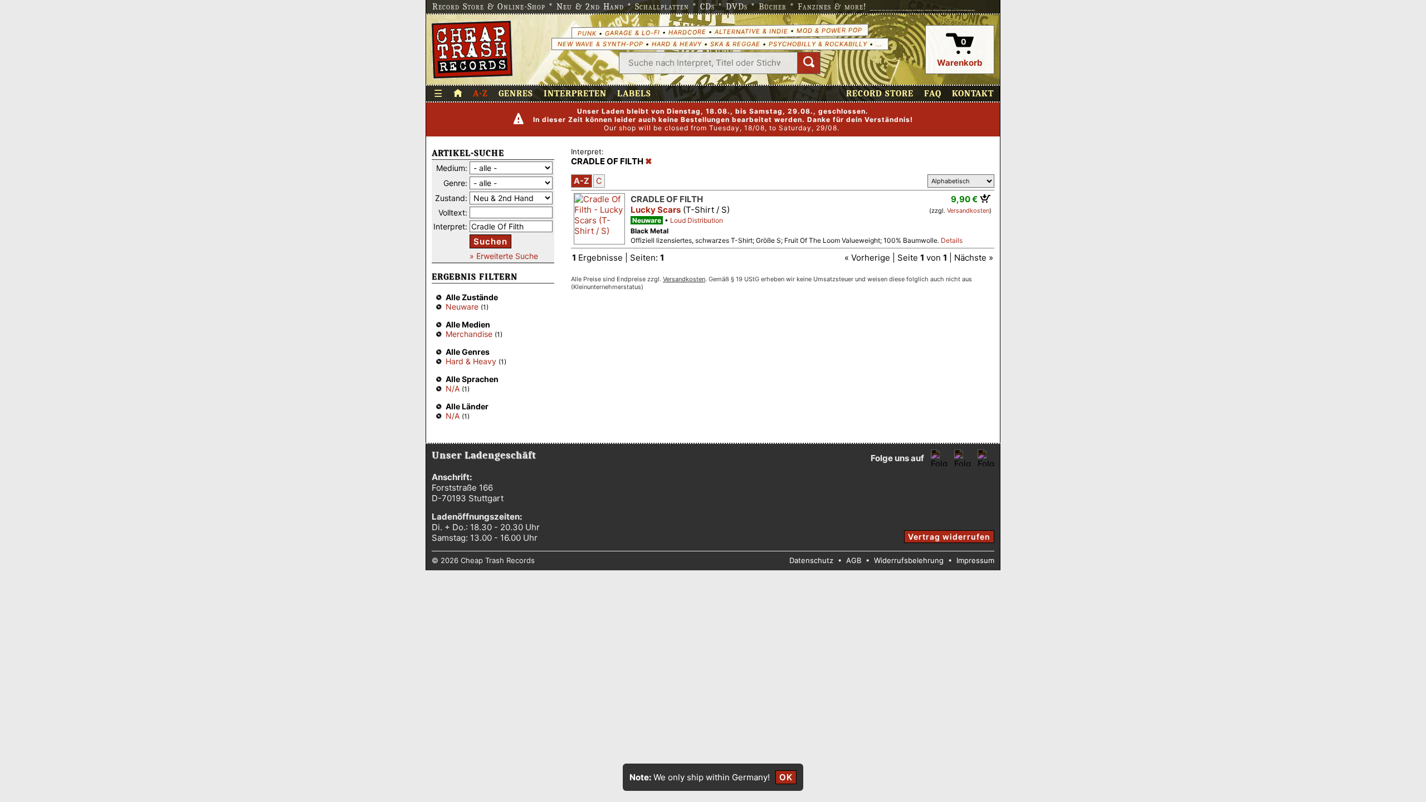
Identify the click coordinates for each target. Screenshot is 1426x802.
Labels (634, 94)
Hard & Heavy (677, 44)
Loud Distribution (696, 220)
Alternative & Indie (751, 31)
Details (952, 240)
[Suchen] (809, 63)
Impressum (975, 560)
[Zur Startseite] (457, 93)
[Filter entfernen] (648, 162)
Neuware (462, 306)
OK (786, 777)
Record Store (880, 94)
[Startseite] (472, 49)
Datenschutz (811, 560)
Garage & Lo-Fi (632, 32)
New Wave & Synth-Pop (600, 44)
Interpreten (575, 94)
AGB (853, 560)
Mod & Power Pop (829, 30)
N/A (453, 388)
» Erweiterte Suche (504, 256)
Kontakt (973, 94)
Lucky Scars (656, 209)
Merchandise (469, 334)
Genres (516, 94)
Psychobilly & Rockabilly (818, 44)
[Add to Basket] (986, 198)
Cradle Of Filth (667, 199)
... (879, 44)
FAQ (932, 94)
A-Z (480, 94)
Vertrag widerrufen (949, 536)
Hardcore (687, 32)
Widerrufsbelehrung (909, 560)
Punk (586, 33)
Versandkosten (968, 210)
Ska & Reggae (735, 44)
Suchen (490, 241)
